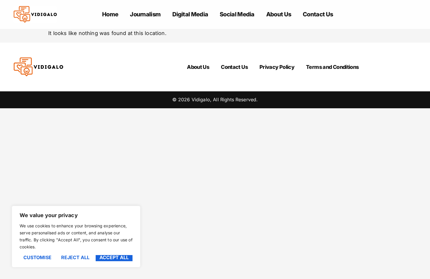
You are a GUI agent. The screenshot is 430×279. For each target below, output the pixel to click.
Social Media (237, 14)
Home (110, 14)
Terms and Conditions (332, 67)
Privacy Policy (276, 67)
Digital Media (190, 14)
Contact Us (318, 14)
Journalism (145, 14)
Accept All (114, 257)
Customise (37, 257)
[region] (76, 236)
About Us (278, 14)
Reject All (75, 257)
